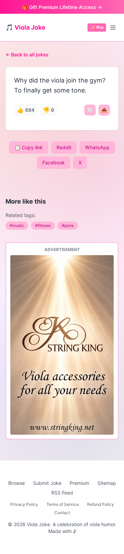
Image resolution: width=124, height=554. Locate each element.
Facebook (53, 162)
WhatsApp (97, 147)
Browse (16, 483)
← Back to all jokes (27, 54)
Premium (79, 483)
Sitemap (106, 483)
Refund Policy (100, 504)
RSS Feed (62, 493)
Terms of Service (62, 504)
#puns (68, 225)
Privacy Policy (24, 504)
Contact (62, 512)
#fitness (43, 225)
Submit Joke (47, 483)
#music (17, 225)
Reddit (63, 147)
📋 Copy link (28, 147)
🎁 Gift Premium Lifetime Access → (62, 7)
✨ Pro (96, 27)
